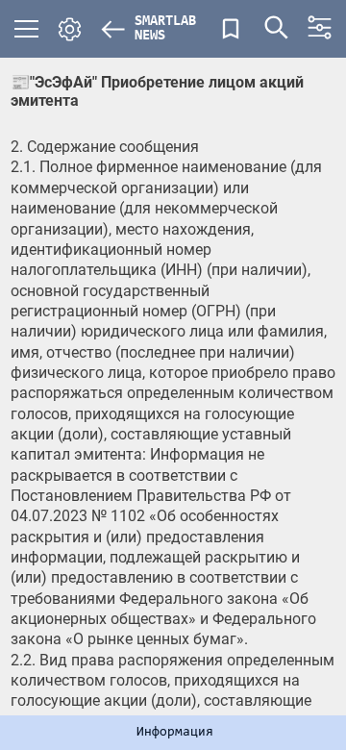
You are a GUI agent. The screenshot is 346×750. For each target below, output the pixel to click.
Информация (174, 732)
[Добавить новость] (230, 28)
